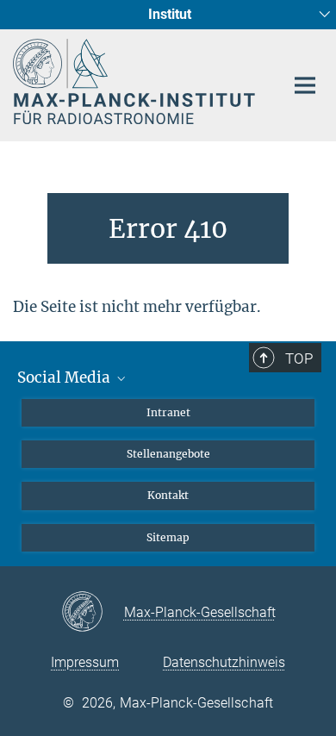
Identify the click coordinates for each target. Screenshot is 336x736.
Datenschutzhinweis (224, 662)
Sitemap (168, 537)
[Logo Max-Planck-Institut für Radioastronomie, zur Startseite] (135, 81)
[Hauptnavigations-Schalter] (305, 85)
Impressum (85, 662)
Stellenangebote (168, 453)
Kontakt (168, 495)
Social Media (65, 377)
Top (299, 358)
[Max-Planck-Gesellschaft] (92, 612)
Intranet (168, 412)
